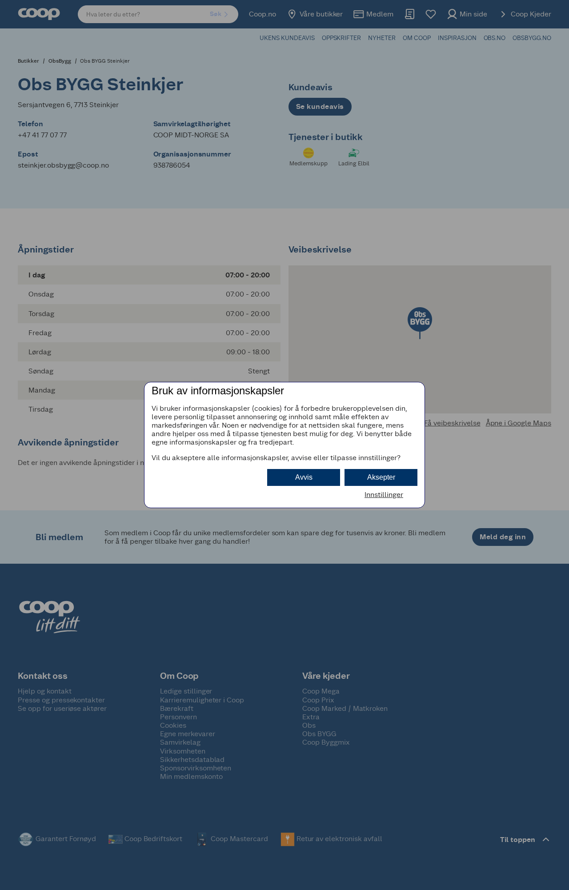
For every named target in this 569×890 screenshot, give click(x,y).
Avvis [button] (304, 477)
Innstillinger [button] (384, 494)
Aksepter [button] (381, 477)
